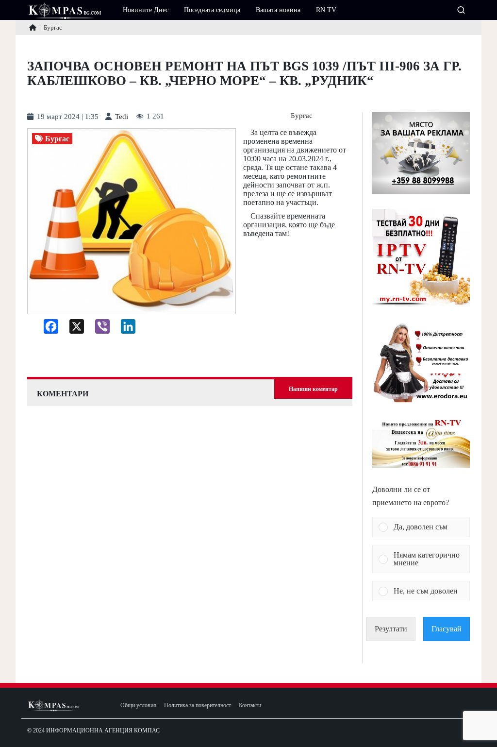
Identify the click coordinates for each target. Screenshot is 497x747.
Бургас (302, 115)
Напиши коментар (313, 389)
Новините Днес (145, 10)
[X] (73, 329)
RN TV (326, 10)
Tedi (121, 116)
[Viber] (99, 329)
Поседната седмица (212, 10)
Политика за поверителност (197, 705)
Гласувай (446, 629)
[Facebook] (47, 329)
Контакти (250, 705)
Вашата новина (278, 10)
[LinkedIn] (124, 329)
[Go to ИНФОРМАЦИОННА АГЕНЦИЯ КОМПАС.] (32, 27)
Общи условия (138, 705)
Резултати (391, 629)
